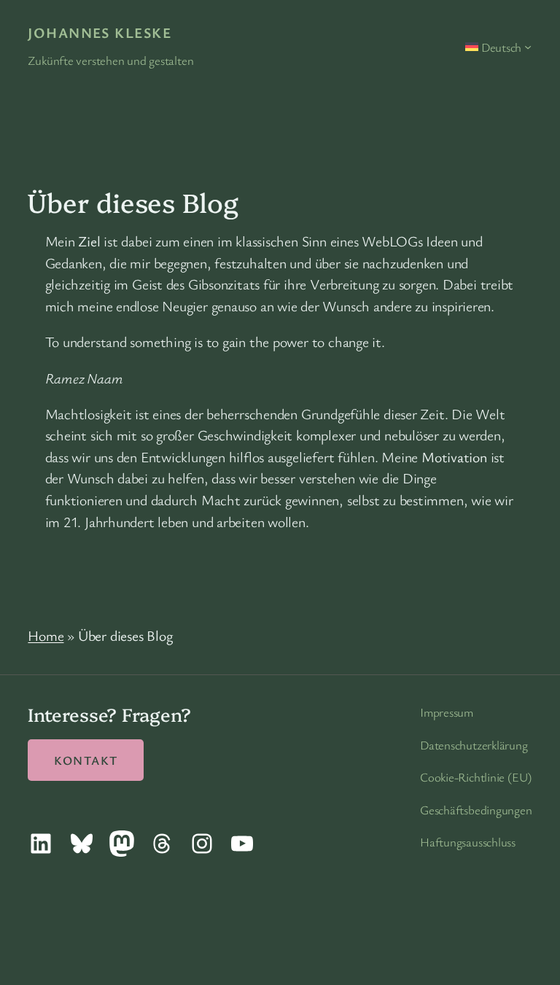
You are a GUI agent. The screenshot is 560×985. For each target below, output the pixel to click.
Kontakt (85, 760)
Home (45, 635)
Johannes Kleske (99, 32)
